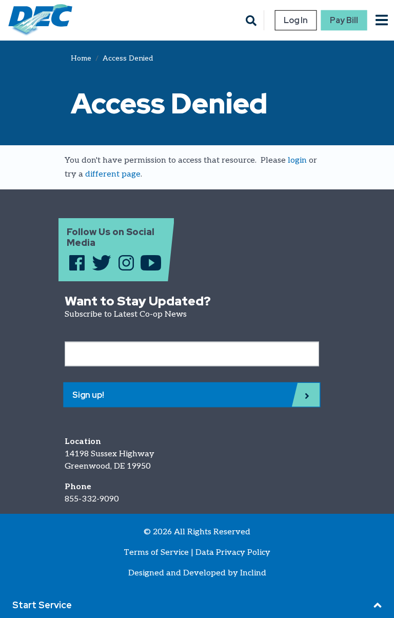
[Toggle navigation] (381, 20)
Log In (295, 20)
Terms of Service (156, 552)
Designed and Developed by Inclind (197, 573)
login (297, 160)
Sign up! (88, 395)
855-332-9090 (92, 499)
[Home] (36, 20)
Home (81, 58)
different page (113, 174)
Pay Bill (344, 20)
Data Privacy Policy (232, 552)
